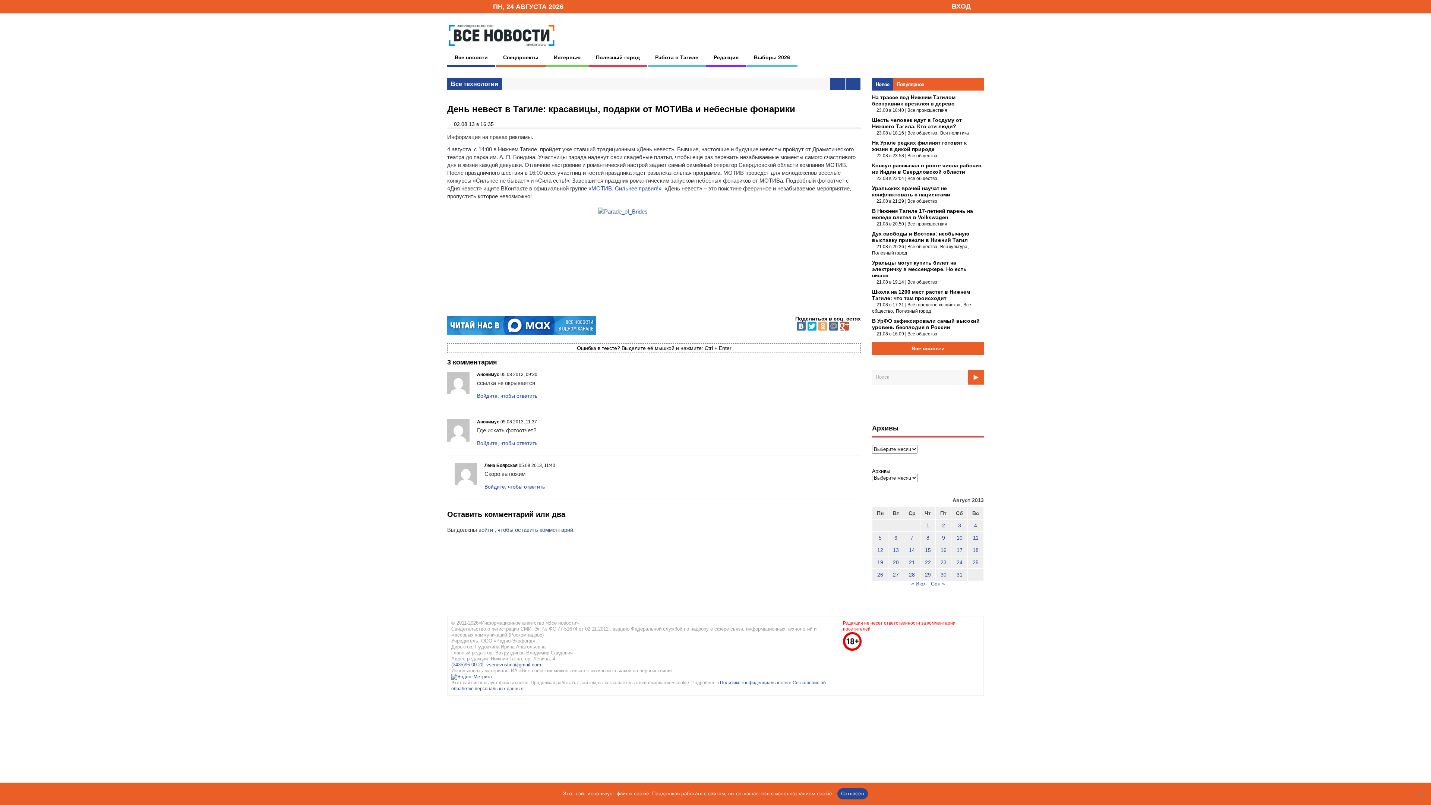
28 (912, 575)
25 (976, 562)
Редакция (726, 57)
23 (944, 562)
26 (880, 575)
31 (960, 575)
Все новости (471, 57)
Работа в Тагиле (676, 57)
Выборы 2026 (772, 57)
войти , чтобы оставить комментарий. (526, 530)
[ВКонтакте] (801, 326)
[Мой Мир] (833, 326)
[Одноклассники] (822, 326)
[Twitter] (812, 326)
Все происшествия (927, 110)
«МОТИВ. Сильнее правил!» (624, 188)
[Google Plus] (844, 326)
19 (880, 562)
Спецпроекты (520, 57)
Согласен (852, 793)
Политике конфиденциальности (754, 682)
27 (896, 575)
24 (960, 562)
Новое (883, 84)
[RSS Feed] (463, 6)
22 (928, 562)
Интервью (567, 57)
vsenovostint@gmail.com (513, 664)
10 (960, 538)
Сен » (938, 584)
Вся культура (953, 246)
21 (912, 562)
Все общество (922, 133)
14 (912, 550)
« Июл (918, 584)
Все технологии (474, 84)
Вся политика (954, 133)
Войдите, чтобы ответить (507, 396)
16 (944, 550)
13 (896, 550)
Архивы (881, 471)
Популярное (910, 84)
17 (960, 550)
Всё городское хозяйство (933, 304)
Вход (961, 6)
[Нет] (1421, 794)
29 (928, 575)
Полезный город (618, 57)
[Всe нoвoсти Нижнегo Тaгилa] (501, 48)
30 (944, 575)
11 (976, 538)
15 (928, 550)
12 (880, 550)
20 (896, 562)
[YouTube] (475, 6)
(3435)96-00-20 (467, 664)
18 (976, 550)
